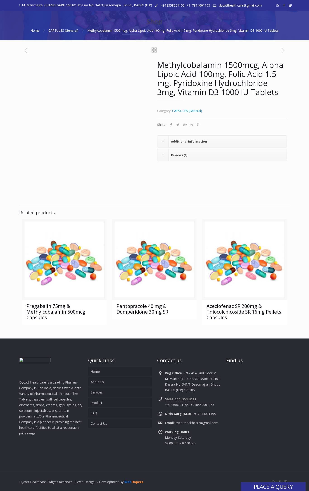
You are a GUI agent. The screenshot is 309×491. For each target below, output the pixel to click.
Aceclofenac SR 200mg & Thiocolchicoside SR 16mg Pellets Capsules (244, 312)
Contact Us (99, 423)
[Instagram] (290, 5)
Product (96, 402)
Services (97, 392)
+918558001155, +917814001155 (185, 5)
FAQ (94, 413)
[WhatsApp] (278, 5)
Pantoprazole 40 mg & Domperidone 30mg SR (142, 309)
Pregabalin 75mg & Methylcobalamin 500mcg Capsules (55, 312)
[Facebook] (284, 5)
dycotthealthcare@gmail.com (240, 5)
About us (97, 382)
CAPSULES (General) (63, 30)
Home (35, 30)
